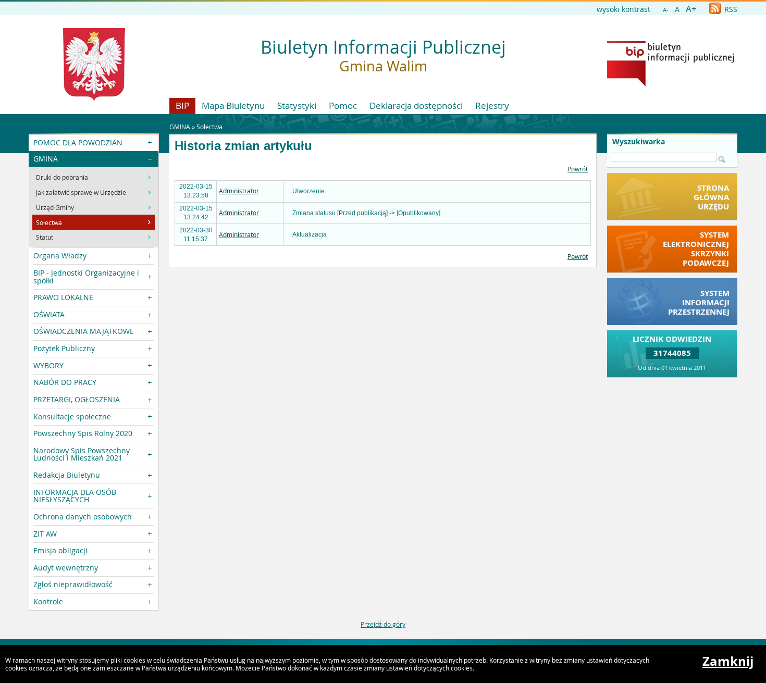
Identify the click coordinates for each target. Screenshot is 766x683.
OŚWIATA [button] (49, 314)
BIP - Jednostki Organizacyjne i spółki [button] (86, 276)
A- (666, 10)
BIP (182, 105)
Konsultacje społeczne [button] (72, 416)
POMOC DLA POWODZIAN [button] (77, 142)
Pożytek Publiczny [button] (64, 348)
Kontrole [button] (48, 601)
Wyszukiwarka (638, 141)
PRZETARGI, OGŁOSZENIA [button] (76, 399)
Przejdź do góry (383, 624)
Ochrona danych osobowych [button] (82, 516)
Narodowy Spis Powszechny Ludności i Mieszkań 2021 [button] (81, 454)
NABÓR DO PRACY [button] (64, 382)
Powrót (577, 169)
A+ (691, 9)
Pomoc (343, 105)
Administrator (239, 191)
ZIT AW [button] (45, 534)
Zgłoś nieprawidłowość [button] (73, 584)
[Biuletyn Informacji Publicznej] (670, 84)
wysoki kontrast (623, 9)
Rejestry (492, 105)
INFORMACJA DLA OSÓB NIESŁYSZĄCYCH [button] (74, 495)
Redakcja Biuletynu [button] (66, 475)
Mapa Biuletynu (233, 105)
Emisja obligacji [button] (60, 550)
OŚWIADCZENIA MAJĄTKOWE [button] (83, 331)
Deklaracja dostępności (416, 105)
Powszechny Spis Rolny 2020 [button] (82, 433)
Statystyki (296, 105)
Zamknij (727, 661)
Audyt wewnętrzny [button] (65, 568)
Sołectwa (209, 126)
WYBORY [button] (48, 365)
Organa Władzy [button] (60, 255)
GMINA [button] (45, 159)
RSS (729, 9)
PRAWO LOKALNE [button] (63, 297)
